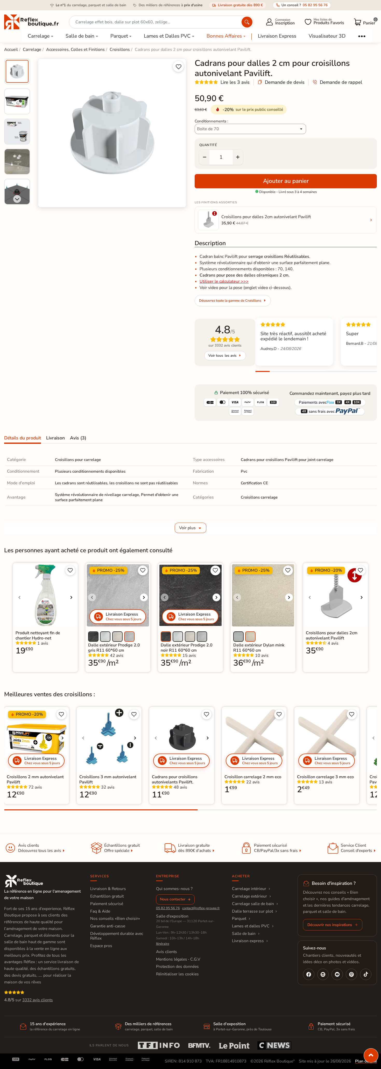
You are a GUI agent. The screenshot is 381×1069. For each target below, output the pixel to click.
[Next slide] (17, 199)
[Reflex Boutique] (31, 21)
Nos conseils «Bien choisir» (115, 918)
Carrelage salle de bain (253, 904)
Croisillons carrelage (259, 497)
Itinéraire (162, 943)
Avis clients (166, 952)
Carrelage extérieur (249, 896)
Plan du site (366, 1061)
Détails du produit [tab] (22, 438)
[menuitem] (17, 71)
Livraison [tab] (55, 438)
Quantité (208, 145)
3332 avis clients (37, 1000)
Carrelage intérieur (249, 889)
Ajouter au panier (286, 181)
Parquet (119, 36)
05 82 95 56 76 (168, 908)
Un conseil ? (304, 5)
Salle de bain (80, 36)
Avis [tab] (78, 438)
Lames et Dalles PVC (167, 36)
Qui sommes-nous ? (174, 889)
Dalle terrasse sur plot (252, 911)
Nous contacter (172, 899)
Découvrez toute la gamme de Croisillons (230, 300)
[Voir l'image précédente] (19, 597)
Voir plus (187, 528)
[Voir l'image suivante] (71, 597)
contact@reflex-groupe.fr (201, 908)
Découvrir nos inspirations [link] (329, 924)
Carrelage (39, 36)
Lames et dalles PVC (251, 926)
